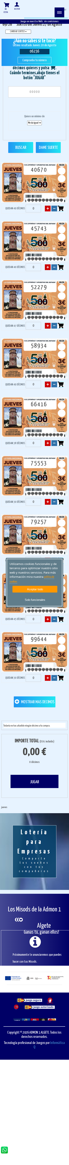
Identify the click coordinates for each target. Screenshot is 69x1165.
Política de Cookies (22, 1065)
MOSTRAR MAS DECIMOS (37, 702)
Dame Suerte (48, 147)
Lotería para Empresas (34, 851)
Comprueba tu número (34, 60)
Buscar (20, 147)
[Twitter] (34, 1100)
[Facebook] (26, 1100)
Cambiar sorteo (17, 31)
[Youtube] (43, 1100)
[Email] (52, 1100)
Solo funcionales (35, 599)
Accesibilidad (49, 1065)
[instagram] (60, 1100)
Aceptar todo (35, 589)
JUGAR (34, 782)
